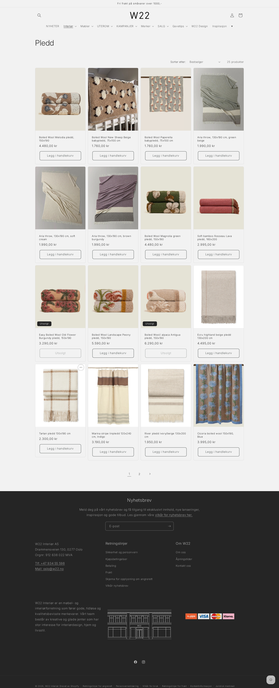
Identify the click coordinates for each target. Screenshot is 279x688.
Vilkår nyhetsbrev (117, 585)
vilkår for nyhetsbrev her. (174, 515)
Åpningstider (184, 558)
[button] (39, 15)
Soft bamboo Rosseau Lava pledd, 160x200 (214, 237)
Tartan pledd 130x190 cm (55, 433)
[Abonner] (169, 526)
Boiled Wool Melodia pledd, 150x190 (56, 139)
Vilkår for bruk (150, 686)
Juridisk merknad (225, 686)
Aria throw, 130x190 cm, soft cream (57, 237)
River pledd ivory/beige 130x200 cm (165, 435)
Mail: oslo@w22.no (49, 569)
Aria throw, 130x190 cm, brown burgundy (111, 237)
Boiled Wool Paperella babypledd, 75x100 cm (159, 139)
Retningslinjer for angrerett (97, 686)
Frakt (109, 572)
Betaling (111, 565)
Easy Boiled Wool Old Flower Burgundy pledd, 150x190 (57, 336)
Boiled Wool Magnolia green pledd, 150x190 (163, 237)
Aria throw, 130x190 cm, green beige (216, 139)
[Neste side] (150, 474)
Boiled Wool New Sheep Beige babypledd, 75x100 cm (111, 139)
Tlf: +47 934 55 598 (50, 563)
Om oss (181, 552)
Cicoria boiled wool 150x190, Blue (215, 435)
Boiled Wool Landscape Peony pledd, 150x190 (111, 336)
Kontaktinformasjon (201, 686)
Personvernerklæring (127, 686)
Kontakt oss (183, 565)
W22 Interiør (52, 686)
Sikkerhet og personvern (122, 552)
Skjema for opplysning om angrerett (129, 579)
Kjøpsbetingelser (116, 558)
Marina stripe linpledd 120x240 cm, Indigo (111, 435)
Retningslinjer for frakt (174, 686)
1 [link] (129, 474)
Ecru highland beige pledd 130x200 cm (214, 336)
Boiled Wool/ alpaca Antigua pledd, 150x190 (162, 336)
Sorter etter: (178, 61)
